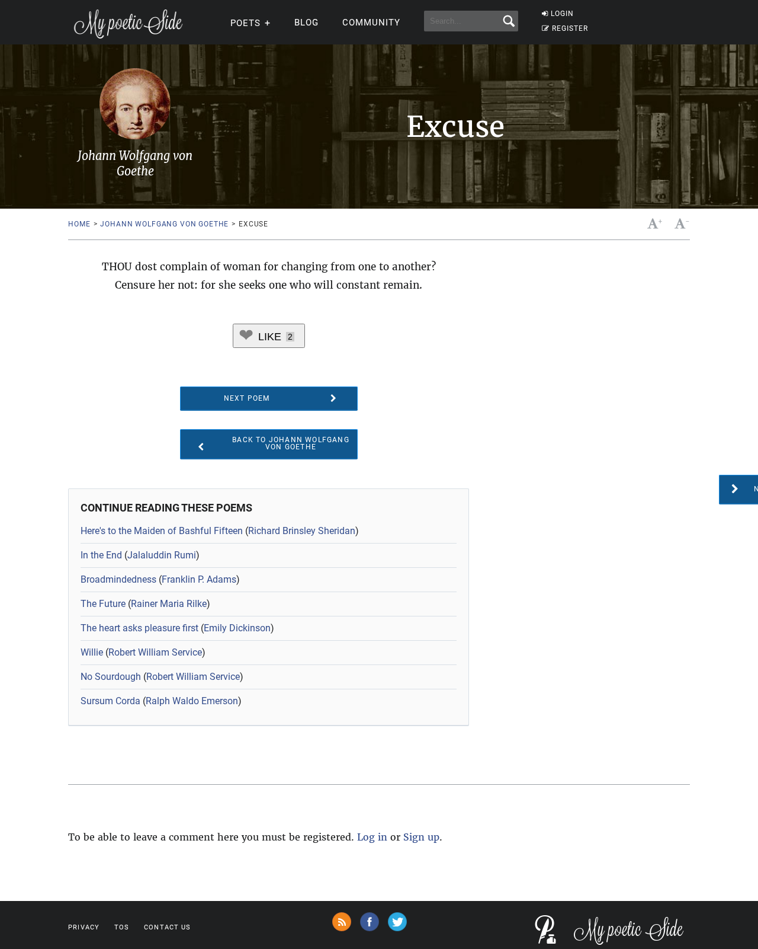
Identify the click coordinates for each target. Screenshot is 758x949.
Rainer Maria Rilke (169, 603)
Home (79, 224)
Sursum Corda (110, 701)
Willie (92, 652)
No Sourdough (111, 676)
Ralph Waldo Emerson (192, 701)
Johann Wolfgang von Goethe (164, 224)
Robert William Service (155, 652)
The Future (103, 603)
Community (371, 22)
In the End (101, 555)
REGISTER (570, 28)
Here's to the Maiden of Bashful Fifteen (162, 530)
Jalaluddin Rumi (161, 555)
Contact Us (167, 927)
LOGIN (562, 13)
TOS (121, 927)
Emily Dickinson (237, 628)
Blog (306, 22)
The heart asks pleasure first (139, 628)
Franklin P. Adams (199, 579)
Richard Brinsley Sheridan (301, 530)
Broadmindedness (118, 579)
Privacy (83, 927)
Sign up (421, 837)
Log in (372, 837)
